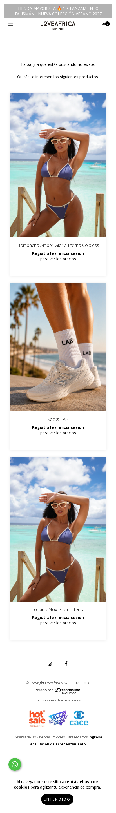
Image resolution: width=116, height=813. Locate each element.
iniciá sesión (71, 253)
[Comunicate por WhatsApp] (14, 764)
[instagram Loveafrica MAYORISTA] (49, 663)
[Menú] (12, 25)
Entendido (57, 799)
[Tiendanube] (58, 693)
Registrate (43, 253)
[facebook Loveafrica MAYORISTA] (66, 663)
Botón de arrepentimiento (62, 744)
